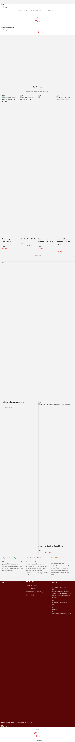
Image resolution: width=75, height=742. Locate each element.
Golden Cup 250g (28, 239)
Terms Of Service (31, 585)
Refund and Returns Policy (34, 592)
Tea (3, 246)
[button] (4, 235)
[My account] (37, 14)
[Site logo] (9, 6)
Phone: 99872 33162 (60, 602)
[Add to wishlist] (14, 235)
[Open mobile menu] (37, 25)
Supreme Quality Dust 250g (51, 546)
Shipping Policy (31, 588)
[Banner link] (20, 469)
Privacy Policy (30, 595)
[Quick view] (9, 235)
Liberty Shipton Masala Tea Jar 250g (63, 242)
